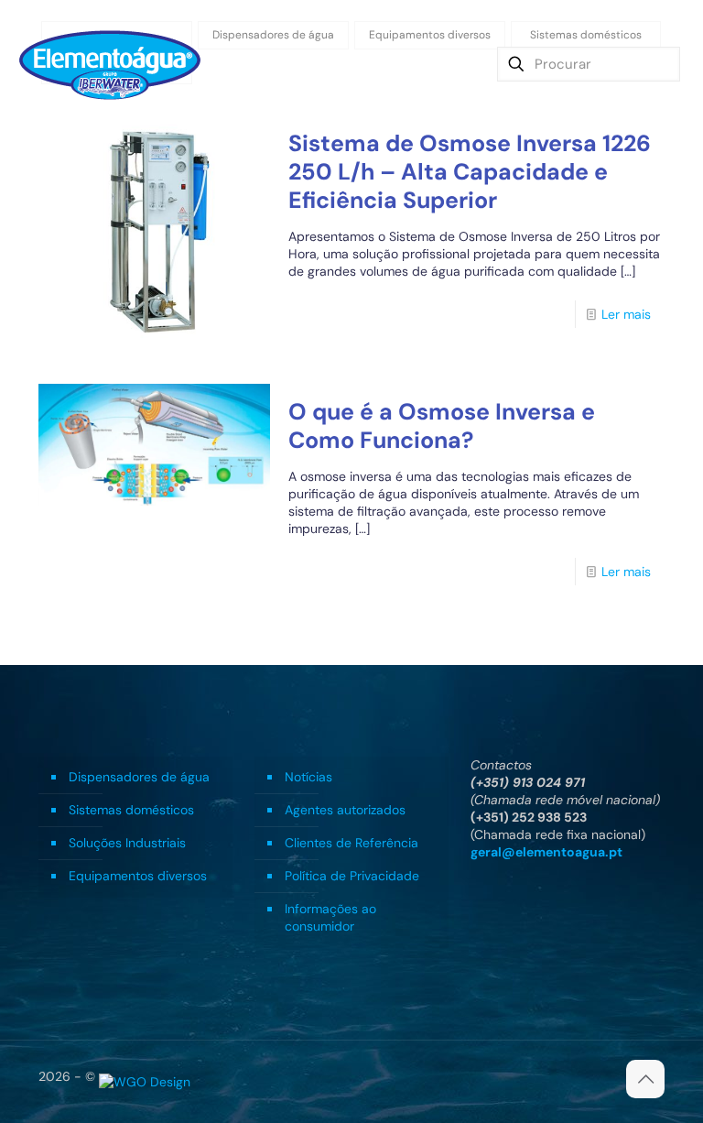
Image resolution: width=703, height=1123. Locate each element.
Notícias (308, 777)
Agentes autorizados (345, 809)
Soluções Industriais (127, 842)
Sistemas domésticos (131, 809)
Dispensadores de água (139, 777)
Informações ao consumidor (330, 917)
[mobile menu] (444, 64)
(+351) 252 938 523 (528, 817)
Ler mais (626, 314)
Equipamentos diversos (138, 875)
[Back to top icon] (645, 1079)
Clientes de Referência (351, 842)
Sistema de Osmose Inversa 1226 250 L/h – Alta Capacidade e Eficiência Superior (469, 172)
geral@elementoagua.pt (546, 852)
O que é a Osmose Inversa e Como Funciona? (441, 426)
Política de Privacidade (352, 875)
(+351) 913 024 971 (527, 782)
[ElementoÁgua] (109, 64)
